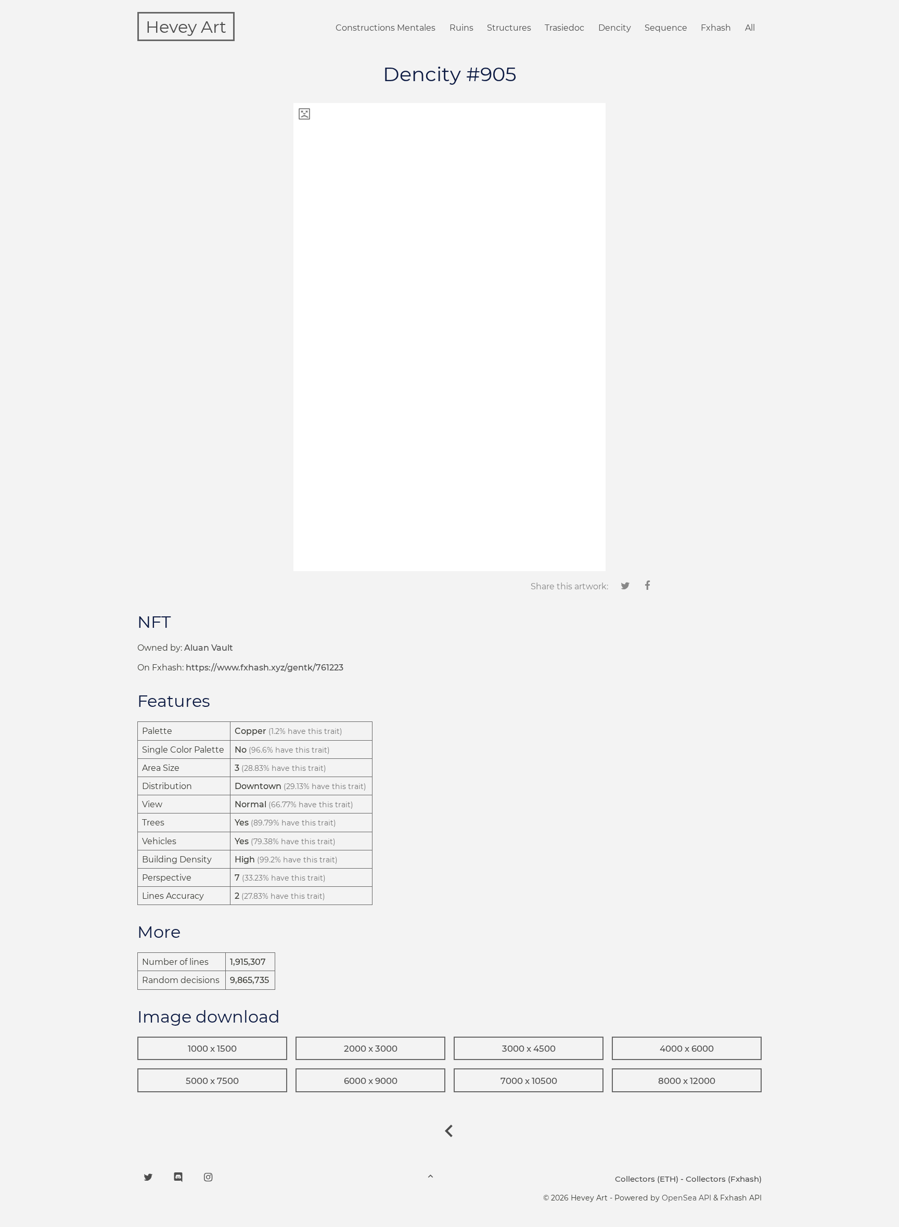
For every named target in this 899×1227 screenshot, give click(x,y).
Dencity (614, 28)
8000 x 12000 (686, 1081)
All (750, 28)
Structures (509, 28)
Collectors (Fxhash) (724, 1179)
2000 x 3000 (370, 1048)
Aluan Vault (208, 648)
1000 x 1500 (212, 1048)
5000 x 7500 (212, 1081)
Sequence (666, 28)
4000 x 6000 (687, 1048)
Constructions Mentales (385, 28)
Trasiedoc (564, 28)
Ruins (461, 28)
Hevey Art (186, 27)
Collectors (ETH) (646, 1179)
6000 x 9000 (370, 1081)
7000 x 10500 (528, 1081)
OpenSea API (686, 1198)
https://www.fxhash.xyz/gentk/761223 (264, 668)
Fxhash (716, 28)
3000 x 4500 (529, 1048)
